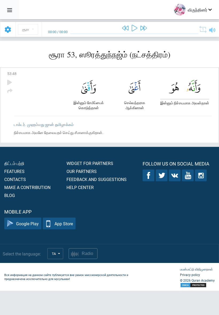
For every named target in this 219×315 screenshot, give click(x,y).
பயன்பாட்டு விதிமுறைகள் (196, 269)
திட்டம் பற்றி (14, 163)
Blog (9, 195)
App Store (63, 223)
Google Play (27, 223)
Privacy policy (190, 275)
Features (14, 171)
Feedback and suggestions (97, 179)
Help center (80, 187)
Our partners (82, 171)
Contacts (15, 179)
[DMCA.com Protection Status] (197, 285)
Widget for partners (90, 163)
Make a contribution (27, 187)
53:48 (12, 73)
